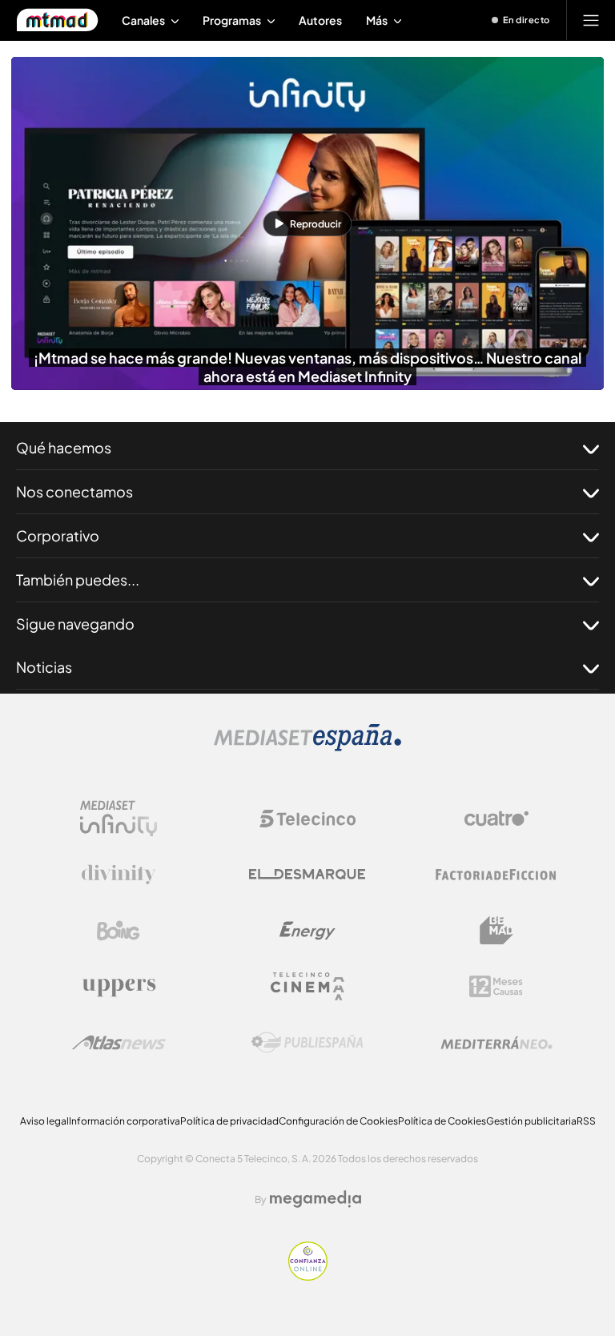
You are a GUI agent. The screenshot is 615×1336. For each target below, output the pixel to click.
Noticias (44, 667)
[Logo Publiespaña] (307, 1043)
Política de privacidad (229, 1121)
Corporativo (57, 535)
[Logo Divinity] (118, 875)
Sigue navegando (75, 623)
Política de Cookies (442, 1121)
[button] (307, 223)
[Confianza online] (308, 1276)
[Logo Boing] (118, 931)
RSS (586, 1121)
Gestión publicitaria (531, 1121)
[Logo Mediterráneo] (496, 1042)
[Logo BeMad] (496, 931)
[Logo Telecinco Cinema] (307, 986)
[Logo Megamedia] (315, 1199)
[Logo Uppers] (118, 987)
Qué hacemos (63, 447)
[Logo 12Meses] (496, 986)
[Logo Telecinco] (307, 819)
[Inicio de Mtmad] (57, 20)
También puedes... (77, 579)
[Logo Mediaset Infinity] (118, 819)
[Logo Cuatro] (496, 819)
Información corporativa (124, 1121)
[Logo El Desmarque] (307, 874)
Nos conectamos (74, 491)
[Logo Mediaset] (307, 746)
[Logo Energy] (307, 931)
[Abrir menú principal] (591, 20)
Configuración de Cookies (338, 1121)
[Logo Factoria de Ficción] (496, 875)
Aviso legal (44, 1121)
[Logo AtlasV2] (119, 1042)
